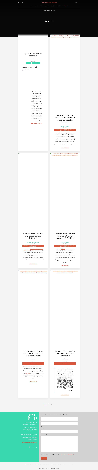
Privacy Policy (63, 454)
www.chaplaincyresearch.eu (36, 123)
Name (42, 416)
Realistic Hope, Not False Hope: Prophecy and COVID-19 (33, 235)
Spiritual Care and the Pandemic (33, 54)
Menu (77, 2)
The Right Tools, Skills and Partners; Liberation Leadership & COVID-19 (65, 235)
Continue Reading (65, 265)
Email (42, 428)
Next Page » (51, 405)
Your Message (44, 434)
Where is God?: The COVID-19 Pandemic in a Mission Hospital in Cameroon (65, 118)
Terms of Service (71, 454)
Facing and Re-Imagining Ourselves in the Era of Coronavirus (65, 353)
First (42, 421)
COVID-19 (63, 249)
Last (41, 426)
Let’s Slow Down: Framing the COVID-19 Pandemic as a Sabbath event (33, 353)
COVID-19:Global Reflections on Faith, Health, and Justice (65, 130)
